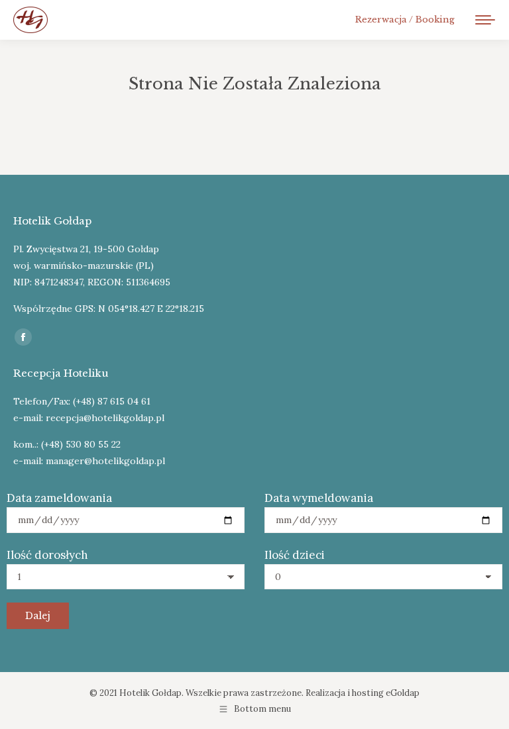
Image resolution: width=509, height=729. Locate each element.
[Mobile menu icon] (485, 20)
